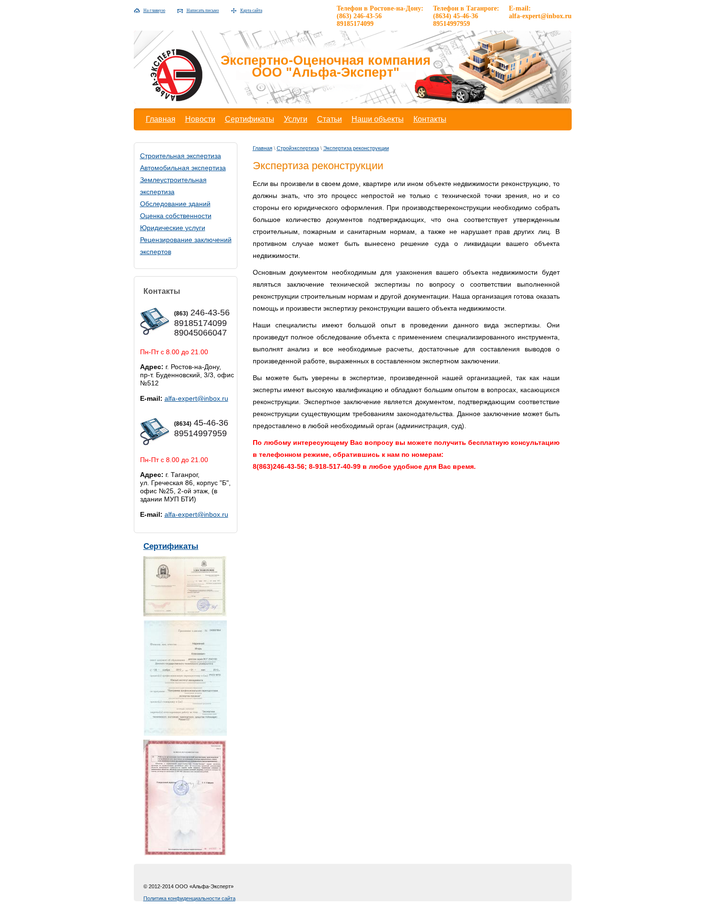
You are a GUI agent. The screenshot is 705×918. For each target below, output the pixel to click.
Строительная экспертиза (180, 156)
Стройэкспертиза (298, 148)
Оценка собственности (176, 216)
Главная (161, 119)
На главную (154, 10)
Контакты (429, 119)
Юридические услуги (172, 228)
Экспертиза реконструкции (356, 148)
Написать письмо (203, 10)
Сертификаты (249, 119)
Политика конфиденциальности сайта (189, 898)
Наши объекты (378, 119)
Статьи (329, 119)
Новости (200, 119)
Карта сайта (251, 10)
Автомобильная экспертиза (183, 168)
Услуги (295, 119)
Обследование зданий (175, 204)
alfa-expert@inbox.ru (196, 398)
